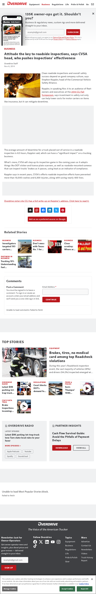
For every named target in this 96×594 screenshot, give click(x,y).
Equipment (54, 348)
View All (81, 448)
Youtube (28, 451)
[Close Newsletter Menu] (93, 13)
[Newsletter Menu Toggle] (92, 4)
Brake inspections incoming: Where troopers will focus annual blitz (8, 408)
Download (62, 448)
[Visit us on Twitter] (41, 541)
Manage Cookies (10, 589)
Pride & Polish (68, 383)
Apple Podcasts (13, 451)
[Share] (43, 210)
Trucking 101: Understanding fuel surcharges (8, 264)
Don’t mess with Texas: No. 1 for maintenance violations (39, 246)
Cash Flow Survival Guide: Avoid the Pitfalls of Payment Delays (70, 437)
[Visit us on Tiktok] (35, 545)
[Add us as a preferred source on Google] (36, 210)
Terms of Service (71, 39)
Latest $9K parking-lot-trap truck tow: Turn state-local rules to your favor (8, 390)
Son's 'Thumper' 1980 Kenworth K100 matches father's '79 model (70, 390)
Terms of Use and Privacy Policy (63, 37)
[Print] (30, 210)
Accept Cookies (67, 589)
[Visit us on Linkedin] (47, 541)
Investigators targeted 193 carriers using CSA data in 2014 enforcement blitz (9, 246)
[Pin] (62, 210)
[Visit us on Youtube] (53, 541)
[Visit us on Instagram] (58, 541)
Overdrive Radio (7, 383)
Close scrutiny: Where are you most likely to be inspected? (70, 246)
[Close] (92, 579)
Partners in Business (6, 257)
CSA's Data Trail (7, 401)
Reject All (84, 589)
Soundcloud (23, 456)
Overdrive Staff (11, 63)
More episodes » (13, 446)
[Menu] (3, 4)
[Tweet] (56, 210)
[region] (48, 584)
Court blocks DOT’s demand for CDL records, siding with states (40, 388)
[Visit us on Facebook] (35, 541)
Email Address (49, 287)
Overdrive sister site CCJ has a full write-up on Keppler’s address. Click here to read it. (46, 200)
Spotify (10, 456)
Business (9, 48)
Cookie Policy (84, 584)
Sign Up (9, 567)
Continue (51, 299)
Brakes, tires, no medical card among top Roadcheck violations (70, 357)
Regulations (40, 382)
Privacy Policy (58, 39)
